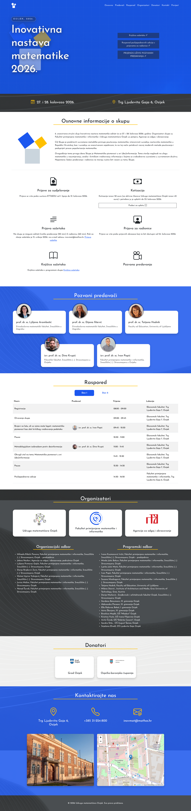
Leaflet (138, 785)
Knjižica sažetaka (137, 35)
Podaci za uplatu (137, 205)
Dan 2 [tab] (105, 393)
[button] (130, 757)
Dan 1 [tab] (84, 393)
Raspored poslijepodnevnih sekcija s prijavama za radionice (138, 44)
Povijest (175, 5)
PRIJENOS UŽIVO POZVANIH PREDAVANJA (138, 54)
